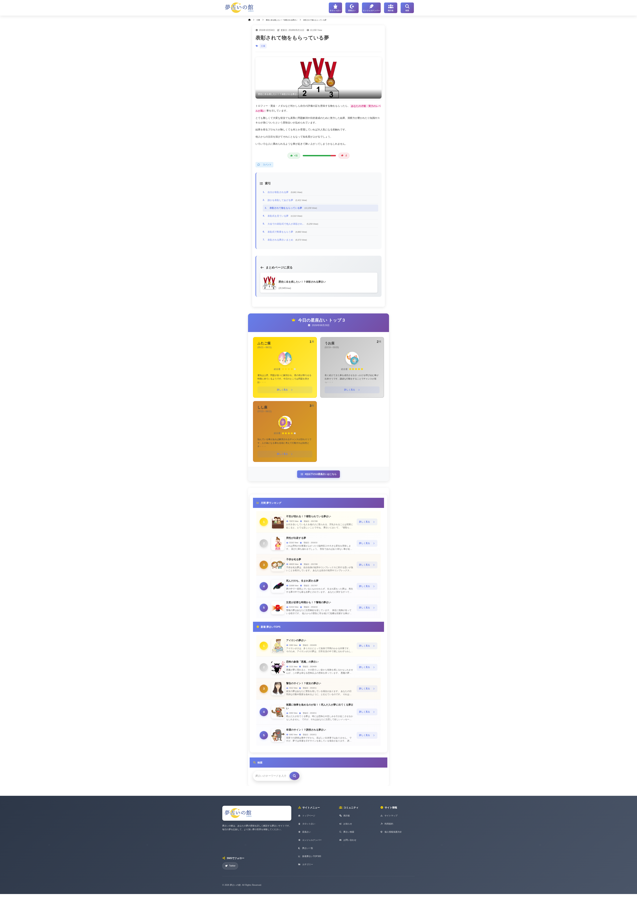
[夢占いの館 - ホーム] (239, 7)
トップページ (308, 815)
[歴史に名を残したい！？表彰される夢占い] (318, 78)
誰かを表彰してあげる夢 (287, 200)
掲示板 (346, 815)
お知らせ (347, 824)
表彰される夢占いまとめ (287, 239)
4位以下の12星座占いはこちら (321, 474)
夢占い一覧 (307, 848)
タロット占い (308, 824)
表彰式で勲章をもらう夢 (287, 231)
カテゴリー (307, 864)
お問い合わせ (349, 840)
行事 (263, 46)
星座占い (306, 832)
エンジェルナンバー (312, 840)
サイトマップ (391, 815)
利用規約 (389, 824)
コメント (267, 164)
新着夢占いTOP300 (311, 856)
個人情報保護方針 (393, 832)
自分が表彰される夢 (285, 192)
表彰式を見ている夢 (285, 216)
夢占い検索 (348, 832)
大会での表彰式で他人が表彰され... (293, 224)
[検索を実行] (294, 776)
